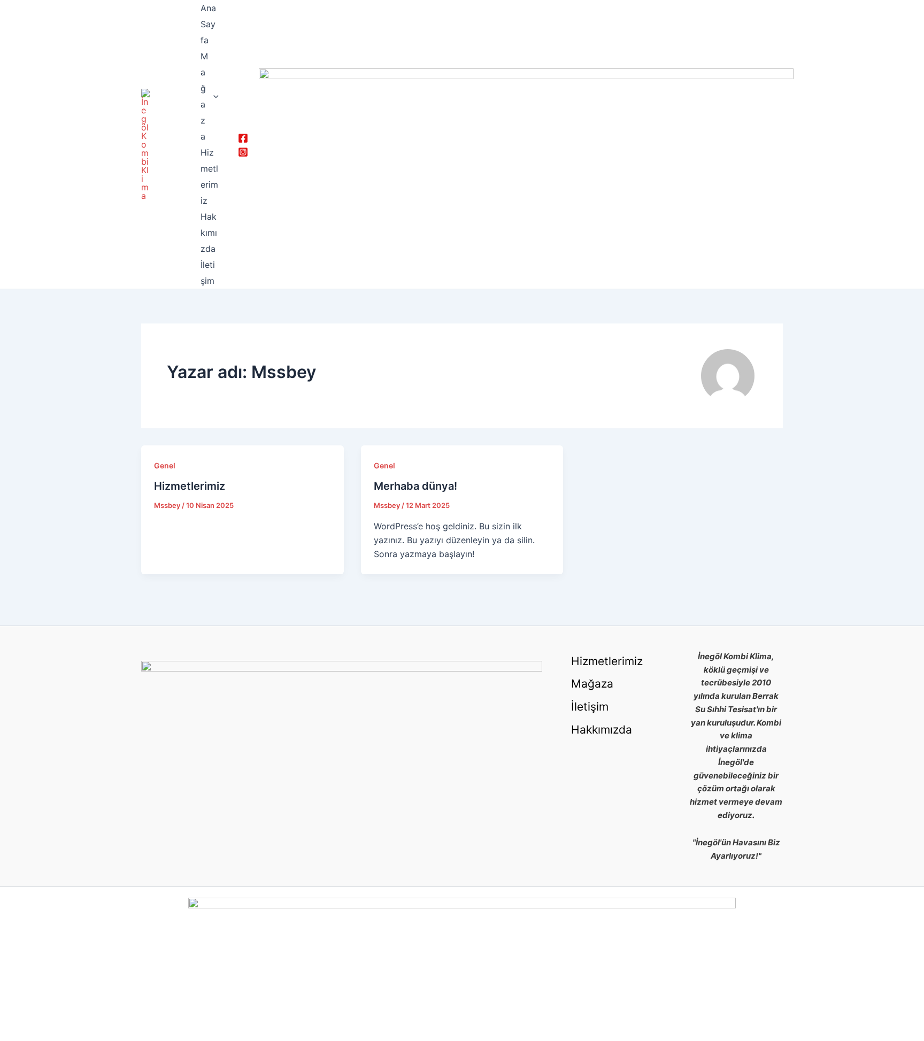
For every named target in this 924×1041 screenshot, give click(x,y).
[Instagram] (243, 152)
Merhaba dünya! (415, 486)
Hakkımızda (209, 232)
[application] (213, 96)
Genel (164, 465)
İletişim (208, 272)
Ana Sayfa (208, 24)
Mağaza (204, 96)
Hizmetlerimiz (209, 176)
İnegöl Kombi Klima (164, 144)
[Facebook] (243, 138)
